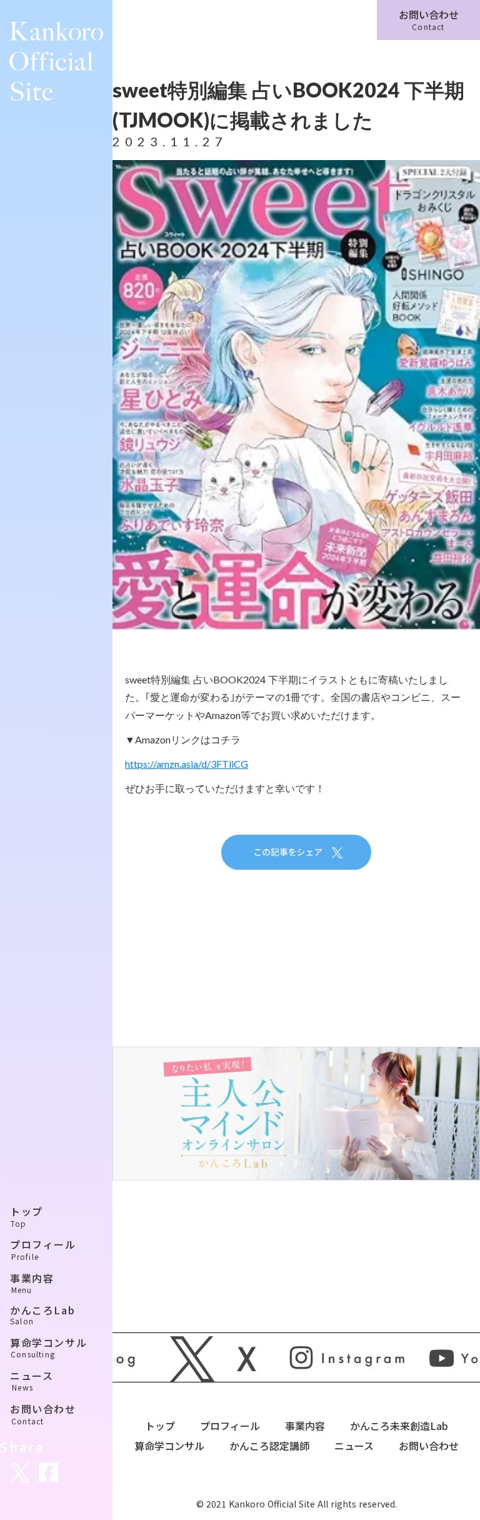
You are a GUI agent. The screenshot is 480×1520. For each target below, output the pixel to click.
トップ (160, 1425)
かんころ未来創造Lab (399, 1425)
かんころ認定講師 (269, 1445)
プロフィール (230, 1425)
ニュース (354, 1445)
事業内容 (305, 1425)
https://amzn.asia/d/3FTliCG (186, 764)
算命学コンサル (169, 1445)
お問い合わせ (429, 1445)
